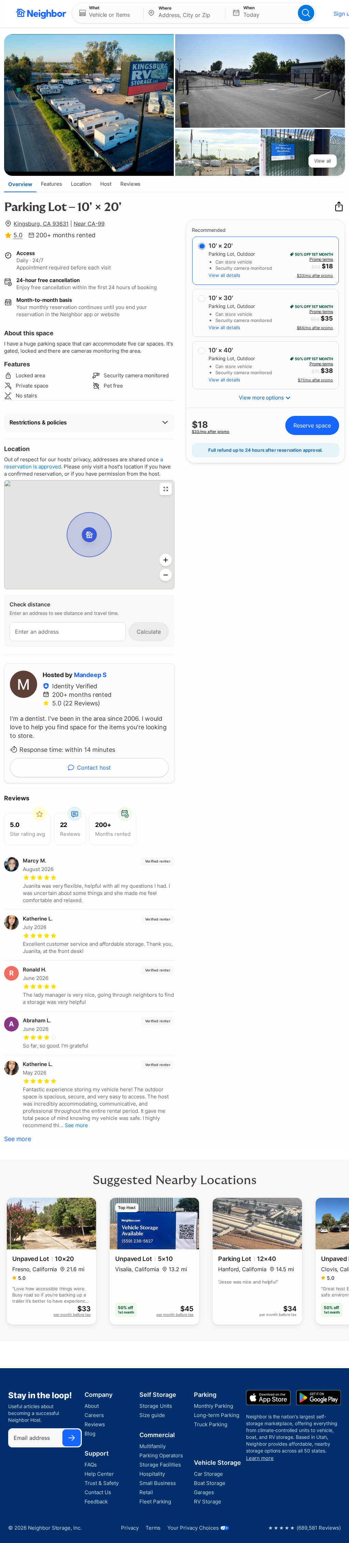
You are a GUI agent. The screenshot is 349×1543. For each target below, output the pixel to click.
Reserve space (312, 425)
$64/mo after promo (315, 327)
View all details (224, 275)
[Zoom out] (166, 575)
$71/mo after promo (315, 380)
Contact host (94, 767)
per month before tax (72, 1314)
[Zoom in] (166, 560)
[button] (107, 13)
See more (17, 1138)
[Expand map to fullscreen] (166, 489)
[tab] (20, 184)
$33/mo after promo (315, 275)
